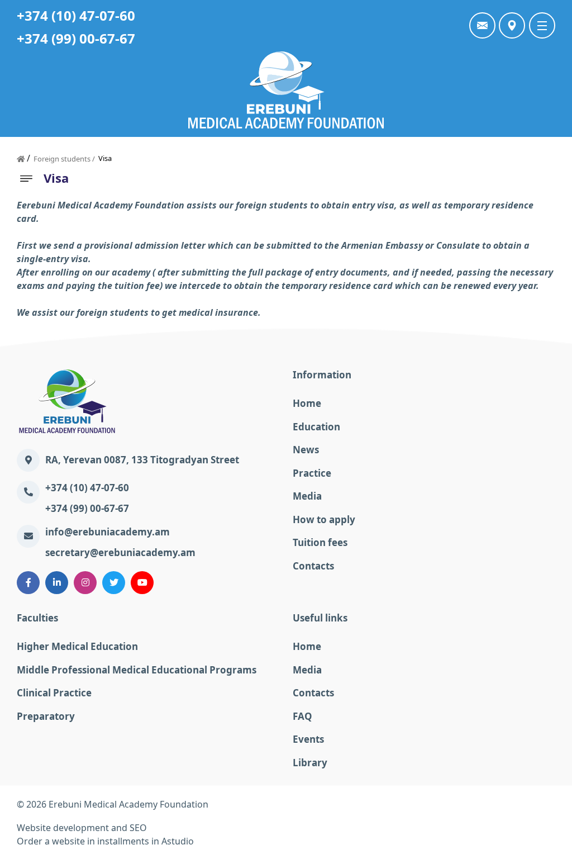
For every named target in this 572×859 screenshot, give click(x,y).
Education (316, 426)
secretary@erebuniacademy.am (120, 552)
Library (310, 762)
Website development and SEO (82, 828)
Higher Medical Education (77, 646)
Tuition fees (320, 542)
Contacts (313, 565)
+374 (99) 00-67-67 (76, 38)
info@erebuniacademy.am (107, 531)
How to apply (324, 519)
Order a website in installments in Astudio (105, 841)
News (306, 449)
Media (307, 496)
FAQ (302, 716)
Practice (312, 473)
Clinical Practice (54, 692)
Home (307, 403)
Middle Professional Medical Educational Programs (136, 669)
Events (308, 739)
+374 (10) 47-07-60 (76, 15)
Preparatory (46, 716)
